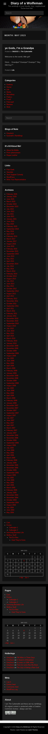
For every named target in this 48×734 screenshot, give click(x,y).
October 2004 (12, 500)
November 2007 (12, 408)
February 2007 (12, 430)
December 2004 (12, 495)
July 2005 (10, 478)
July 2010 (10, 328)
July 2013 (10, 281)
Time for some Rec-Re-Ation (27, 665)
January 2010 (12, 343)
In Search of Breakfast (25, 660)
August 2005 (11, 475)
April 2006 (10, 455)
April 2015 (10, 261)
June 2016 (10, 246)
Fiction (9, 525)
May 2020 (10, 224)
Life (13, 70)
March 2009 (11, 368)
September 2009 (13, 353)
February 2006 (12, 460)
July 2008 (10, 388)
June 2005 (10, 480)
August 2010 (11, 326)
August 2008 (11, 386)
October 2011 (11, 303)
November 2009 (12, 348)
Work (8, 107)
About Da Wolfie (13, 150)
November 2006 (12, 438)
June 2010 (10, 331)
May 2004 (10, 512)
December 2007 (12, 405)
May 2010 (10, 333)
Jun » (27, 578)
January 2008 (12, 403)
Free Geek (10, 170)
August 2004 (11, 505)
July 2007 (10, 418)
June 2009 (10, 361)
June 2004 (10, 510)
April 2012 (10, 296)
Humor (9, 87)
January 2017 (12, 241)
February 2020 (12, 226)
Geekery (10, 84)
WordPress (11, 177)
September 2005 (13, 473)
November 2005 (12, 468)
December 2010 (12, 318)
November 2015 (12, 251)
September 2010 (13, 323)
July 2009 (10, 358)
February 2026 (12, 194)
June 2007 (10, 420)
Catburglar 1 (13, 527)
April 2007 (10, 425)
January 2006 (12, 463)
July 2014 (10, 266)
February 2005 (12, 490)
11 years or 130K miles (25, 662)
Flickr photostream (13, 153)
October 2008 (12, 381)
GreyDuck (10, 657)
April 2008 (10, 395)
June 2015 (10, 256)
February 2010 (12, 341)
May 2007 (10, 423)
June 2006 (10, 450)
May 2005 (10, 483)
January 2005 (12, 493)
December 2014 (12, 264)
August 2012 (11, 294)
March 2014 (11, 271)
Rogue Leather (12, 155)
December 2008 (12, 376)
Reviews (10, 104)
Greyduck (10, 133)
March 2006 (11, 458)
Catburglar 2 (13, 530)
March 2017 (11, 239)
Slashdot (10, 172)
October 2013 (12, 276)
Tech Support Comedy (15, 175)
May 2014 (10, 269)
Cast (8, 523)
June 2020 (10, 221)
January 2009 (12, 373)
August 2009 (11, 356)
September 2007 (13, 413)
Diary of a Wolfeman (26, 3)
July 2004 (10, 507)
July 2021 (10, 214)
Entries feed (11, 684)
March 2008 (11, 398)
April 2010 (10, 336)
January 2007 (12, 433)
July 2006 (10, 448)
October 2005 (12, 470)
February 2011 (12, 313)
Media (9, 92)
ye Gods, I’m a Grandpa (19, 48)
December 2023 (12, 206)
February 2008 (12, 400)
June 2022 (10, 211)
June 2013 (10, 284)
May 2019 (10, 231)
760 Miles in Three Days (26, 657)
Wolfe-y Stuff (11, 535)
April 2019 (10, 234)
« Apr (21, 578)
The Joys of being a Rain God (28, 667)
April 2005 (10, 485)
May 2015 (10, 259)
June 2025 (10, 199)
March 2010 (11, 338)
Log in (9, 682)
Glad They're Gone (18, 540)
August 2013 (11, 279)
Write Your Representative (16, 180)
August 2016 (11, 244)
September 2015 (13, 254)
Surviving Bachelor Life (15, 532)
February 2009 (12, 371)
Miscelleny (10, 94)
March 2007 (11, 428)
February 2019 (12, 236)
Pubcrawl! (10, 102)
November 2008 (12, 378)
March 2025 (11, 201)
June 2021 (10, 216)
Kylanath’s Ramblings (15, 136)
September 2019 (13, 229)
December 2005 (12, 465)
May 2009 (10, 363)
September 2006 (13, 443)
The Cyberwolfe (26, 51)
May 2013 (10, 286)
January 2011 (11, 316)
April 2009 (10, 366)
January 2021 (12, 219)
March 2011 (11, 311)
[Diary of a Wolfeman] (24, 22)
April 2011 (10, 308)
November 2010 (12, 321)
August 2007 (11, 415)
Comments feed (12, 687)
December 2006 (12, 435)
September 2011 (13, 306)
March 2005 (11, 488)
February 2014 (12, 274)
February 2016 (12, 249)
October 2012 (12, 289)
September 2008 (13, 383)
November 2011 (12, 301)
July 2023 (10, 209)
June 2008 (10, 390)
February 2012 (12, 299)
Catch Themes (33, 730)
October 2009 (12, 351)
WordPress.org (12, 689)
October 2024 (12, 204)
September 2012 (13, 291)
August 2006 (11, 445)
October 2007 (12, 410)
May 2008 (10, 393)
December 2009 (12, 346)
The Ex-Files (13, 537)
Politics (9, 97)
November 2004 (12, 498)
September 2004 (13, 502)
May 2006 (10, 453)
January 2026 (12, 196)
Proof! (9, 99)
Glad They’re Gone (18, 612)
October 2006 (12, 440)
